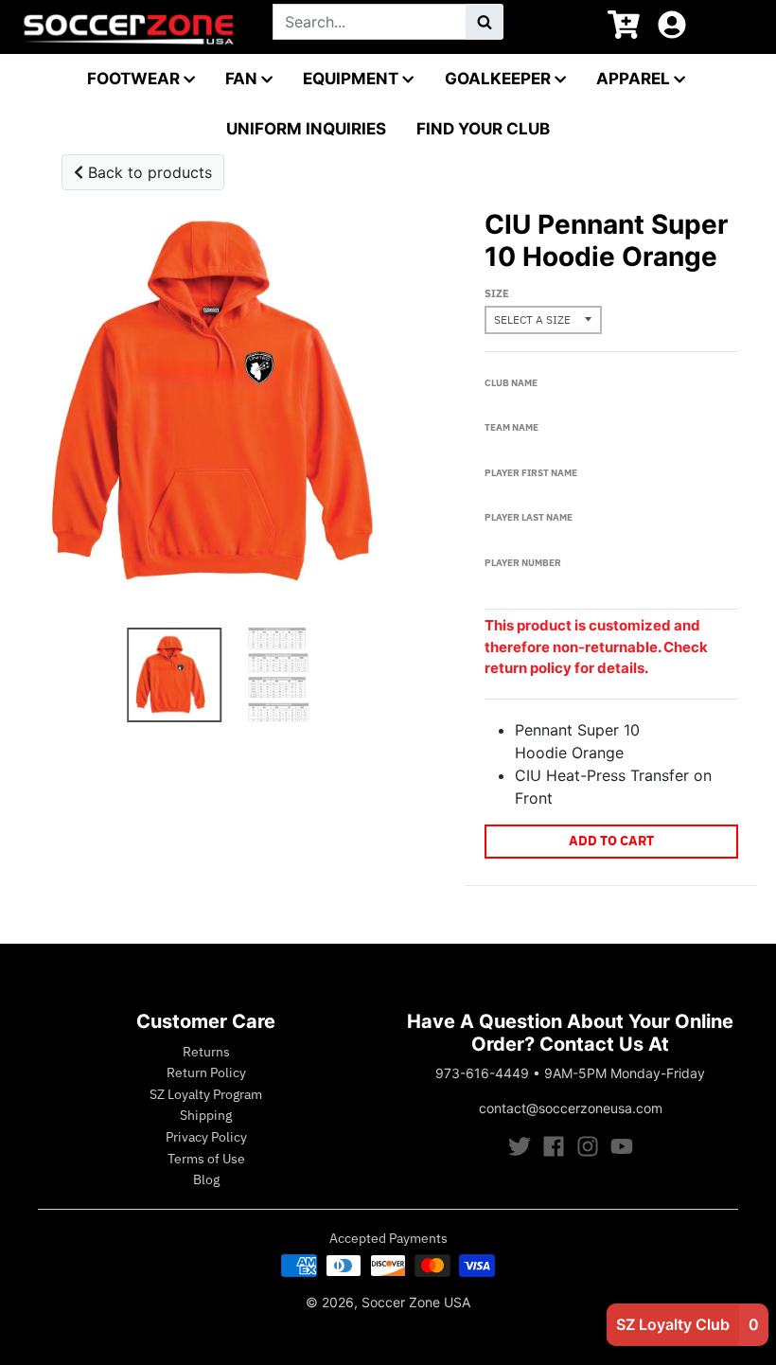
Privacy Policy (206, 1136)
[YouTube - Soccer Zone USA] (621, 1146)
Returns (206, 1051)
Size (497, 293)
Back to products (147, 172)
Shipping (206, 1115)
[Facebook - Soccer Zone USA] (553, 1146)
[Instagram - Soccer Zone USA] (587, 1146)
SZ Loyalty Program (206, 1094)
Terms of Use (206, 1158)
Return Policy (206, 1072)
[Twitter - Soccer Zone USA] (519, 1146)
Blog (206, 1179)
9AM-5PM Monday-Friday (624, 1073)
